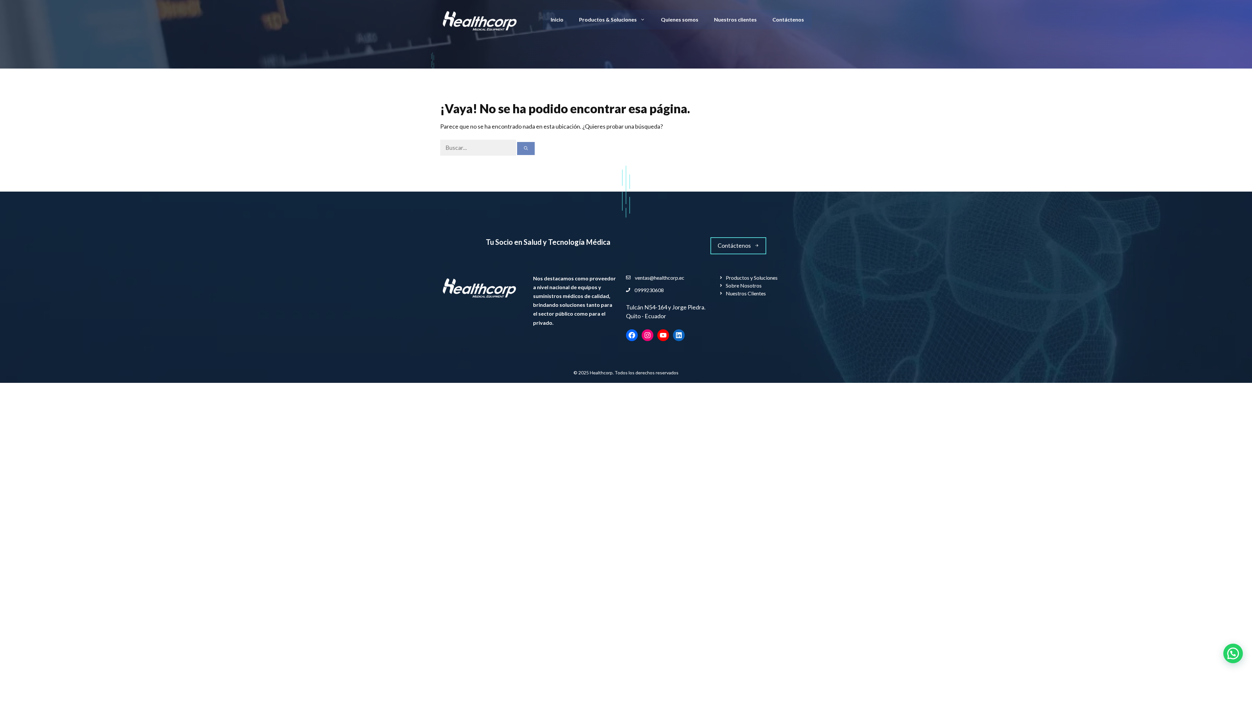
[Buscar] (526, 148)
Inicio (557, 19)
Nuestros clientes (735, 19)
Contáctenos (788, 19)
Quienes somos (679, 19)
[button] (1233, 653)
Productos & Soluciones (608, 19)
